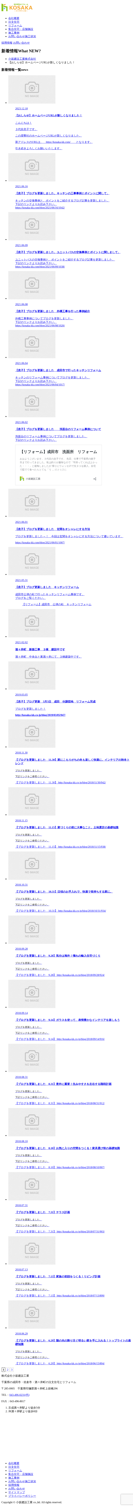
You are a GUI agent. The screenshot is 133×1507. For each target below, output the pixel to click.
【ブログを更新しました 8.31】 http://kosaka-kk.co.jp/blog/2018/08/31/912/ (60, 1103)
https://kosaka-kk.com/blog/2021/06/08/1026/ (40, 325)
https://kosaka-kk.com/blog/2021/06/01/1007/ (40, 542)
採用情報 (13, 1485)
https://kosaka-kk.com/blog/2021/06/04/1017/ (40, 384)
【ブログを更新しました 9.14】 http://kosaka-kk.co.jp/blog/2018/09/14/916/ (60, 1039)
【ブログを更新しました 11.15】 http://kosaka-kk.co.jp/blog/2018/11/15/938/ (60, 846)
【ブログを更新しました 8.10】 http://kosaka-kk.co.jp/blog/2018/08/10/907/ (60, 1167)
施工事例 (13, 32)
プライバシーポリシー (22, 1495)
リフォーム (15, 25)
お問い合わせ (16, 1488)
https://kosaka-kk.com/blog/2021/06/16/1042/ (40, 207)
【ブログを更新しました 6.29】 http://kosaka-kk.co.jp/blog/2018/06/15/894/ (60, 1363)
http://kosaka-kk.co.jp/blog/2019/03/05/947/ (40, 715)
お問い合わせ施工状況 (22, 36)
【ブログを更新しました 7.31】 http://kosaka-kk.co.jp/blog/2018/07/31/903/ (60, 1231)
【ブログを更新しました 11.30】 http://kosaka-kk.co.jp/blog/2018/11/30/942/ (60, 782)
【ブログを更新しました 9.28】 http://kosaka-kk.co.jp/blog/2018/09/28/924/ (60, 975)
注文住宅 (13, 21)
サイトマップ (16, 1492)
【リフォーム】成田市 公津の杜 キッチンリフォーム (56, 604)
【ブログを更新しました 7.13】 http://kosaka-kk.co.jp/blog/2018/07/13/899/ (60, 1295)
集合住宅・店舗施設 (20, 29)
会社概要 (13, 18)
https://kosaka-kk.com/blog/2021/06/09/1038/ (40, 266)
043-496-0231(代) (19, 1394)
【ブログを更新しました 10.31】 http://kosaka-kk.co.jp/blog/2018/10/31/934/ (60, 910)
